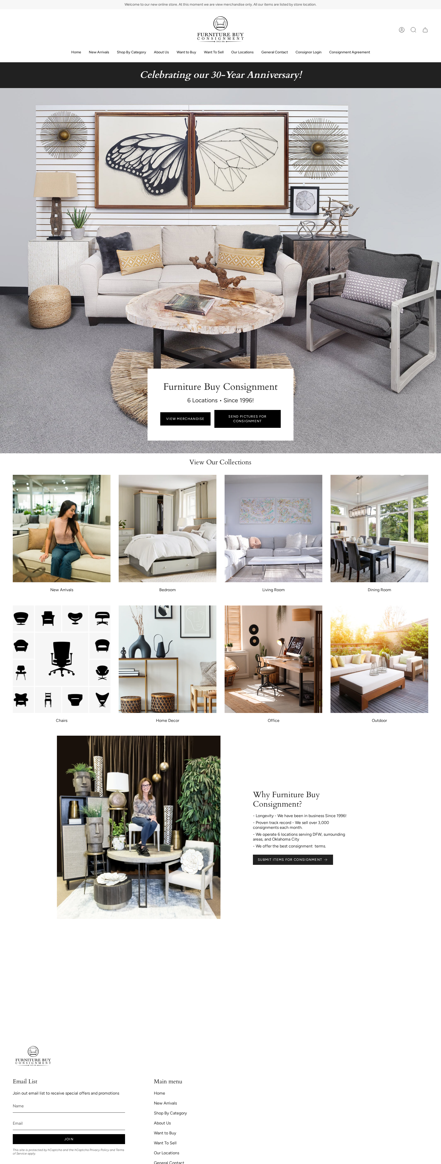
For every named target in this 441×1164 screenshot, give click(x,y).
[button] (413, 30)
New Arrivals (165, 1103)
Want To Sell (165, 1143)
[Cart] (425, 30)
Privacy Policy (99, 1150)
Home (159, 1093)
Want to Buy (165, 1133)
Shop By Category (170, 1113)
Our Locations (166, 1152)
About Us (162, 1123)
